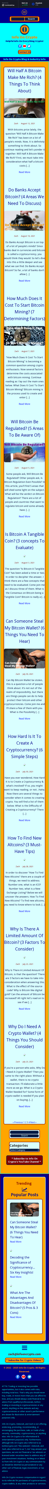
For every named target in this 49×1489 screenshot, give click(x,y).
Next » (33, 1122)
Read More (24, 172)
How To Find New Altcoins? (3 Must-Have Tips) (25, 844)
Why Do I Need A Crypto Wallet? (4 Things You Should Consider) (24, 1036)
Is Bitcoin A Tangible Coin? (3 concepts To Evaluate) (24, 540)
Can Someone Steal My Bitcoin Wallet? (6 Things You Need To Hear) (24, 631)
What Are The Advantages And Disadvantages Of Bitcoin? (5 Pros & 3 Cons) (24, 1302)
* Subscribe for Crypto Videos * (24, 1360)
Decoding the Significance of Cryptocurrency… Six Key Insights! (22, 1264)
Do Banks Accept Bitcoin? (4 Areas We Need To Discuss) (24, 196)
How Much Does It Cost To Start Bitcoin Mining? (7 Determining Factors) (24, 308)
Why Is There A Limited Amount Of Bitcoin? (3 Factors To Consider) (24, 939)
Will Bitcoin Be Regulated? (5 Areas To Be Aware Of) (24, 428)
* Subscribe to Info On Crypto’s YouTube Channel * (24, 1160)
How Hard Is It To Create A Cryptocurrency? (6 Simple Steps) (24, 746)
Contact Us (24, 52)
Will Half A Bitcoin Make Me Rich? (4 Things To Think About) (25, 81)
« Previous (18, 1122)
